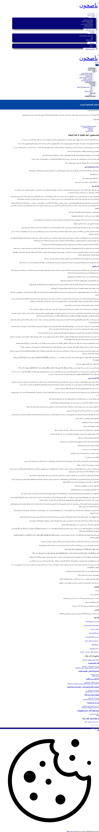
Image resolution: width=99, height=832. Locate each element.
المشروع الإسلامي (93, 648)
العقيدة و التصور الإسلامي (93, 721)
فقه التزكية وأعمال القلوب (92, 666)
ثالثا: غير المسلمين (89, 131)
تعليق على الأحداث (94, 706)
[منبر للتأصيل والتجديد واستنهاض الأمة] (89, 5)
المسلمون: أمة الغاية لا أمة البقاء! (88, 126)
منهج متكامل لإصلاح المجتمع (91, 625)
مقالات (85, 721)
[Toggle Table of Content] (98, 123)
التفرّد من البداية (95, 629)
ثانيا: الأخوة (90, 130)
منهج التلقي (84, 666)
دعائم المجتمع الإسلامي (88, 127)
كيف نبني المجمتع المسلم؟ (92, 621)
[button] (98, 11)
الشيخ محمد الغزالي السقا (91, 640)
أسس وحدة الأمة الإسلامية (92, 637)
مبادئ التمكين (87, 682)
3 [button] (88, 322)
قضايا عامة (96, 690)
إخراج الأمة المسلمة (94, 633)
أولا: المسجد (90, 128)
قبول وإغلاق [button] (69, 831)
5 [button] (85, 457)
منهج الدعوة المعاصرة (93, 714)
